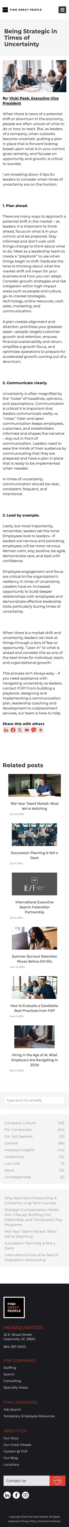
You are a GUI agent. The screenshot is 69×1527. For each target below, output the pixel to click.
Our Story (11, 1438)
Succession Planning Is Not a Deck (29, 1245)
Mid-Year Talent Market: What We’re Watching (30, 1234)
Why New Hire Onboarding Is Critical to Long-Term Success (30, 1200)
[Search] (49, 1100)
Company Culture (20, 1123)
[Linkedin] (6, 730)
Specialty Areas (16, 1388)
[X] (20, 730)
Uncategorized (17, 1177)
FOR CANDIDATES (21, 1402)
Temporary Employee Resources (29, 1416)
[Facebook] (13, 730)
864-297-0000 (15, 1347)
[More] (41, 730)
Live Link (12, 1163)
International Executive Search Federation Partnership (31, 1257)
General (11, 1143)
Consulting (12, 1381)
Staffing (10, 1368)
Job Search (12, 1410)
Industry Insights (19, 1150)
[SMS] (34, 730)
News (9, 1170)
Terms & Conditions (49, 1521)
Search (9, 1374)
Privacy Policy (29, 1521)
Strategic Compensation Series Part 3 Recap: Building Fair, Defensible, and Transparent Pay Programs (33, 1217)
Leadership (14, 1157)
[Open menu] (62, 9)
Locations (11, 1465)
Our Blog (11, 1458)
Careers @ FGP (16, 1451)
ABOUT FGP (15, 1431)
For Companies (18, 1130)
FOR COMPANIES (20, 1360)
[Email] (27, 730)
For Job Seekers (18, 1136)
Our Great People (17, 1445)
